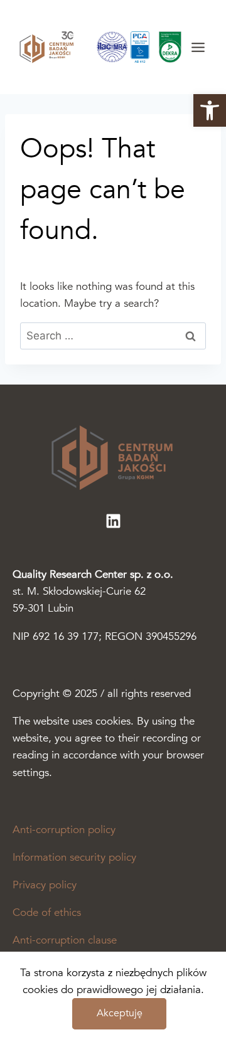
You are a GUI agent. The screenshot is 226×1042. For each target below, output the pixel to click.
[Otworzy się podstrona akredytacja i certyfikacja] (143, 47)
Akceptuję (120, 1013)
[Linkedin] (113, 520)
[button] (209, 110)
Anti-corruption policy (64, 829)
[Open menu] (198, 47)
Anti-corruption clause (65, 940)
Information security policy (74, 857)
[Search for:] (113, 336)
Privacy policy (45, 885)
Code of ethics (47, 912)
